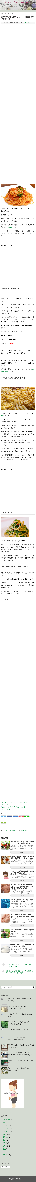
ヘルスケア (25, 23)
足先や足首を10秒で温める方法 (18, 1029)
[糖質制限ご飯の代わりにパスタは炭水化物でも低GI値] (15, 816)
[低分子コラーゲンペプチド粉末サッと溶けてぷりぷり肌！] (5, 948)
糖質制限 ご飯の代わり (10, 830)
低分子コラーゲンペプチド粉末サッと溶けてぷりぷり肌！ (22, 945)
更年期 (5, 1146)
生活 (4, 1152)
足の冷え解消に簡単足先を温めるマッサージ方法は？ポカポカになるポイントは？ (22, 916)
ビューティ (6, 1128)
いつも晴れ (23, 830)
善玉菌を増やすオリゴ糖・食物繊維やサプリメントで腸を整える (22, 842)
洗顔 (4, 1149)
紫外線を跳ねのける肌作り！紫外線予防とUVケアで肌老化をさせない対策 (19, 972)
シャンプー (6, 1119)
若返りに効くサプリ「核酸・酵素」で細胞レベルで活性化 (22, 900)
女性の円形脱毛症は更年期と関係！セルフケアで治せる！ (22, 872)
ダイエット (6, 1122)
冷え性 (5, 1140)
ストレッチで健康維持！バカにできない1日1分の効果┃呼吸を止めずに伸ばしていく (21, 1055)
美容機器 (5, 1155)
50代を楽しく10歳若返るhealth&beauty (16, 2)
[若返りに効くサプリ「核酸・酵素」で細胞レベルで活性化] (5, 903)
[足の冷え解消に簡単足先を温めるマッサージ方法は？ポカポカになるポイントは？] (5, 918)
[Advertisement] (18, 105)
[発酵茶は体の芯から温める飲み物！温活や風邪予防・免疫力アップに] (5, 860)
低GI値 (10, 227)
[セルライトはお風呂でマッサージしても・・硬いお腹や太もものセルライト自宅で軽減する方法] (5, 888)
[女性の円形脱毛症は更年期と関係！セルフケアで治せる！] (5, 875)
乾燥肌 (5, 1134)
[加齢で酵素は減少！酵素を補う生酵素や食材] (5, 933)
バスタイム (6, 1125)
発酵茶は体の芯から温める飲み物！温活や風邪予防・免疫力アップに (22, 857)
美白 (4, 1157)
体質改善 (5, 1137)
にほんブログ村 (6, 804)
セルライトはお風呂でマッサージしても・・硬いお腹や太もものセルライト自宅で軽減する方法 (22, 886)
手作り (5, 1143)
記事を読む (22, 852)
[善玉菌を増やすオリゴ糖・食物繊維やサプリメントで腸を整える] (5, 845)
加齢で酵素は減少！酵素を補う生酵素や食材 (22, 930)
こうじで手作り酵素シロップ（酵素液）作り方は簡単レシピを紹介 (19, 965)
